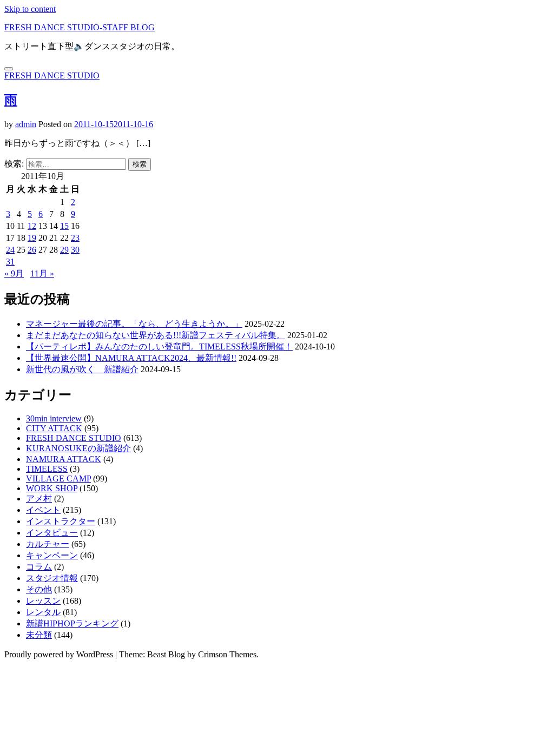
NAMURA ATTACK (63, 459)
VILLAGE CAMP (58, 478)
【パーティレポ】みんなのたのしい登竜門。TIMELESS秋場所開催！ (159, 346)
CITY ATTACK (54, 428)
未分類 (39, 634)
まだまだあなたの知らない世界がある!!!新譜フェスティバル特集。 (155, 335)
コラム (39, 566)
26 (32, 249)
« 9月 (14, 273)
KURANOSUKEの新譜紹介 (78, 448)
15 (64, 225)
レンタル (43, 612)
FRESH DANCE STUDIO (52, 75)
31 (10, 261)
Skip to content (30, 9)
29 (64, 249)
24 (10, 249)
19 (32, 237)
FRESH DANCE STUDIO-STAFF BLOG (79, 27)
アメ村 (39, 498)
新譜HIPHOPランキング (72, 623)
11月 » (42, 273)
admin (25, 124)
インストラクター (60, 521)
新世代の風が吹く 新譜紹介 (82, 369)
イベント (43, 509)
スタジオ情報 (52, 578)
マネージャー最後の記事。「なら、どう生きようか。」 (134, 323)
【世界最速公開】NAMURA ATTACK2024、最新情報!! (131, 357)
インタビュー (52, 532)
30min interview (54, 418)
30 (75, 249)
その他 (39, 589)
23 (75, 237)
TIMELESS (47, 468)
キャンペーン (52, 555)
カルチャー (47, 544)
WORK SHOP (51, 488)
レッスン (43, 600)
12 (32, 225)
